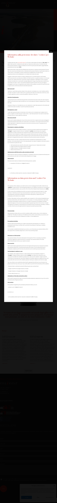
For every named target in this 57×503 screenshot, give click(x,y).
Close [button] (51, 51)
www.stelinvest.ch (22, 62)
